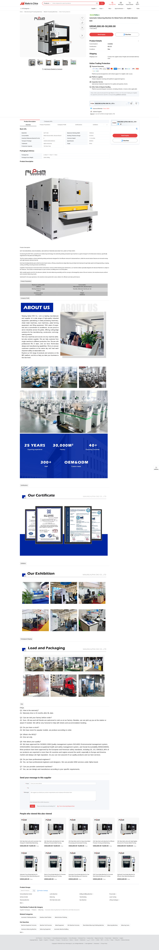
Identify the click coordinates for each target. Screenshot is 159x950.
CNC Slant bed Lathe (55, 900)
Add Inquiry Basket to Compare (53, 69)
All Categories (25, 8)
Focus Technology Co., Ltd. (69, 943)
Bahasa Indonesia (125, 940)
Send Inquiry (101, 34)
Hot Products (39, 938)
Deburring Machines (112, 925)
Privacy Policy (104, 943)
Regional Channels (99, 938)
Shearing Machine (24, 900)
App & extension (119, 8)
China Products (47, 938)
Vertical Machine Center (26, 894)
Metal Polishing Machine (64, 11)
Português (52, 940)
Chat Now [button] (128, 34)
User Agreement (88, 943)
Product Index (108, 938)
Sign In (92, 114)
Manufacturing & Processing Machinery (33, 11)
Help (109, 8)
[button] (104, 124)
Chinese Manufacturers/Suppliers (59, 938)
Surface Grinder (24, 897)
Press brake (112, 894)
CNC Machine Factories (73, 925)
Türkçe (111, 940)
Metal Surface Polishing (61, 917)
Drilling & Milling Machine (86, 894)
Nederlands (82, 940)
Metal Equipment (59, 925)
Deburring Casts (125, 925)
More (21, 932)
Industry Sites (90, 938)
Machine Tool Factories (46, 925)
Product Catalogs (43, 890)
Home (21, 11)
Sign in (137, 4)
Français (58, 940)
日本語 (97, 940)
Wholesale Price (81, 938)
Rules (138, 8)
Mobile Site (115, 938)
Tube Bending (83, 897)
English (40, 940)
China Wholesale (73, 938)
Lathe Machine (53, 894)
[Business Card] (136, 128)
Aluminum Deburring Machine (28, 929)
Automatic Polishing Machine (28, 917)
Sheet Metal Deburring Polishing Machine (93, 925)
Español (46, 940)
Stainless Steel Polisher (45, 917)
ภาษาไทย (106, 940)
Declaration (96, 943)
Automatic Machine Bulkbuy (61, 929)
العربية (88, 940)
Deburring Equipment (45, 929)
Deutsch (76, 940)
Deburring (52, 897)
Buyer (101, 8)
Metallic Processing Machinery (50, 11)
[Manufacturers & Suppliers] (29, 3)
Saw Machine (83, 900)
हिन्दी (102, 940)
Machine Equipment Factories (28, 925)
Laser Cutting (112, 897)
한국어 (92, 940)
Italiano (71, 940)
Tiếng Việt (117, 940)
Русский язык (65, 940)
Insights (121, 938)
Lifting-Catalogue (113, 900)
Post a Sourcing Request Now (66, 806)
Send (32, 806)
